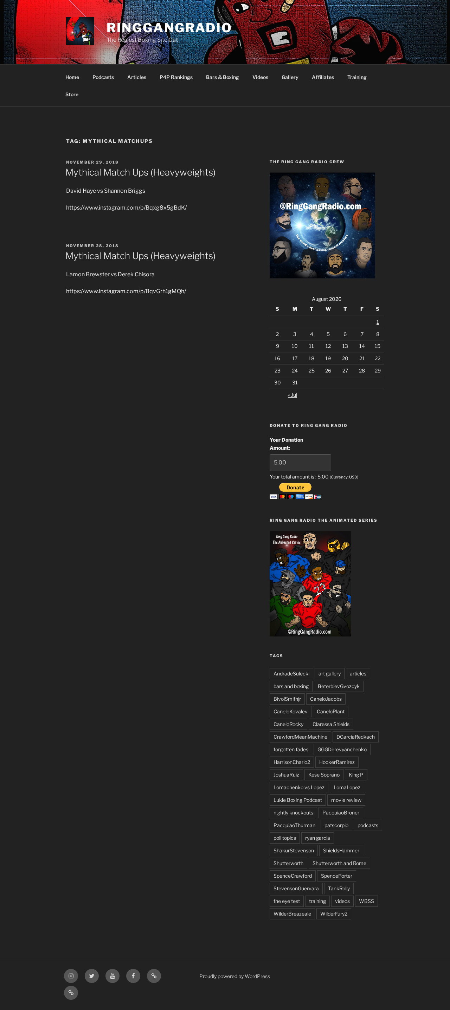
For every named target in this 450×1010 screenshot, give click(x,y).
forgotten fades (291, 749)
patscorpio (336, 825)
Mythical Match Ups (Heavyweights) (140, 172)
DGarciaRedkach (355, 737)
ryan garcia (317, 838)
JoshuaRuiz (286, 775)
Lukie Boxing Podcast (298, 800)
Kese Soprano (324, 775)
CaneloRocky (288, 724)
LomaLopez (347, 787)
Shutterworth (288, 863)
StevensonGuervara (296, 888)
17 (294, 358)
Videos (260, 77)
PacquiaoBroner (340, 813)
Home (72, 77)
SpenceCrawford (293, 876)
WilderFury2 (333, 914)
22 (377, 358)
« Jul (292, 395)
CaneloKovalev (291, 711)
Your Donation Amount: (286, 443)
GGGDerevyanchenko (342, 749)
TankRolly (339, 888)
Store (71, 94)
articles (358, 673)
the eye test (287, 901)
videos (342, 901)
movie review (346, 800)
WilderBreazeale (292, 914)
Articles (136, 77)
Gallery (290, 77)
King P (356, 775)
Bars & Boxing (222, 77)
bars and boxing (291, 686)
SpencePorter (336, 876)
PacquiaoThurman (294, 825)
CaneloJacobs (326, 699)
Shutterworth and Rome (339, 863)
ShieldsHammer (341, 850)
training (317, 901)
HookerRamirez (337, 762)
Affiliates (323, 77)
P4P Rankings (176, 77)
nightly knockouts (293, 813)
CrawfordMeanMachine (300, 737)
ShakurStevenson (294, 850)
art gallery (330, 673)
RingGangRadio (169, 27)
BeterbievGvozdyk (339, 686)
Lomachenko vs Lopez (299, 787)
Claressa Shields (331, 724)
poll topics (285, 838)
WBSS (366, 901)
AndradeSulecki (291, 673)
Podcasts (103, 77)
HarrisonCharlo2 (292, 762)
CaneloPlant (331, 711)
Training (357, 77)
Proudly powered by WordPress (234, 976)
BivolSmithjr (287, 699)
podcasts (368, 825)
